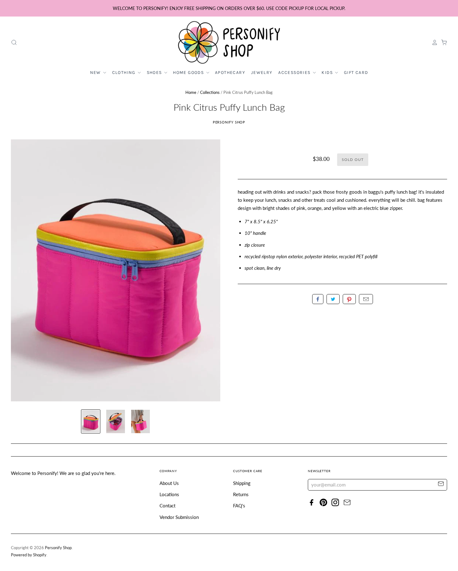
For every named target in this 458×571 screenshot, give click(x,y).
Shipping (241, 483)
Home (190, 92)
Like (317, 299)
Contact (167, 505)
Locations (169, 494)
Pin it (349, 299)
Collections (210, 92)
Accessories (295, 72)
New (96, 72)
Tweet (333, 299)
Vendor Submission (179, 517)
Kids (328, 72)
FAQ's (239, 505)
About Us (169, 483)
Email (366, 299)
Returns (241, 494)
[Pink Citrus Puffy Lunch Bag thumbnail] (90, 421)
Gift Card (356, 72)
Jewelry (262, 72)
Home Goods (189, 72)
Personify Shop (229, 122)
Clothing (124, 72)
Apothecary (230, 72)
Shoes (155, 72)
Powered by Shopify (28, 554)
